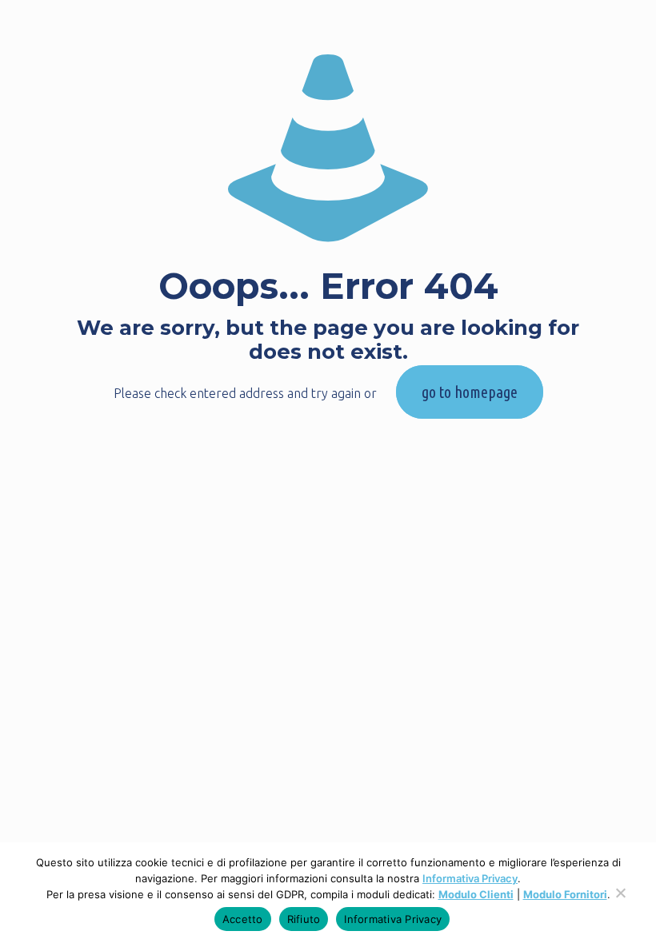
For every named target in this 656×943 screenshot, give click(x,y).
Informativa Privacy (470, 878)
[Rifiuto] (620, 901)
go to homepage (470, 392)
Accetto (242, 919)
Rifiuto (304, 919)
